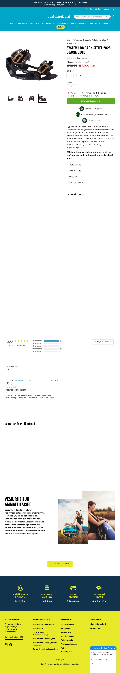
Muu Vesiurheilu (78, 23)
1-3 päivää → (73, 601)
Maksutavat (73, 177)
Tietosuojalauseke (69, 644)
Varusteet (94, 23)
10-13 (78, 75)
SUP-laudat (38, 628)
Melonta (21, 23)
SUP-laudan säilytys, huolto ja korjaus (45, 644)
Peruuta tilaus (67, 652)
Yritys (63, 648)
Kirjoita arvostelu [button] (104, 342)
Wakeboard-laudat (82, 40)
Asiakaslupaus (67, 636)
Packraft (34, 23)
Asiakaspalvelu (67, 624)
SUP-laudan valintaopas (43, 624)
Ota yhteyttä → (99, 601)
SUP (11, 23)
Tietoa (105, 23)
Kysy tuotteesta (75, 183)
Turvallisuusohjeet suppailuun (46, 649)
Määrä (70, 82)
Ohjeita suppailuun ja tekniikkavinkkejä (42, 633)
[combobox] (90, 16)
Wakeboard (47, 23)
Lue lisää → (20, 601)
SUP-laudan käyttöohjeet (44, 639)
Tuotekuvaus (74, 165)
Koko (69, 71)
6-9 (70, 75)
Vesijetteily (61, 23)
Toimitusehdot (67, 640)
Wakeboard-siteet (99, 40)
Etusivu (69, 40)
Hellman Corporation (71, 664)
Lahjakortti (66, 628)
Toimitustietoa (75, 171)
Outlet (60, 27)
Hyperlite (71, 43)
